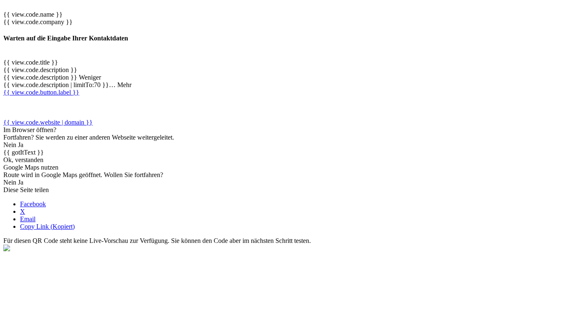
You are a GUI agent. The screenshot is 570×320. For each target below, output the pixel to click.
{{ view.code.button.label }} (41, 92)
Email (27, 218)
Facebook (33, 204)
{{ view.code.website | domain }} (48, 122)
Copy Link (47, 226)
